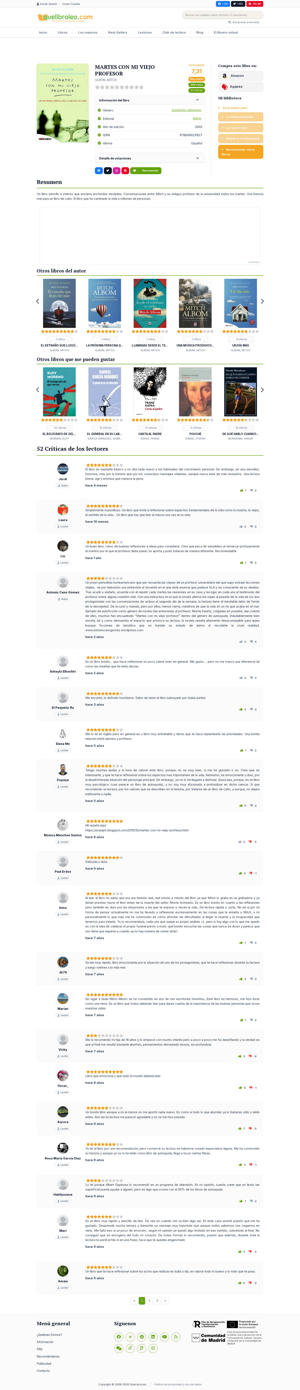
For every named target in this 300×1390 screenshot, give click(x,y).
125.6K (257, 3)
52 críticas (197, 90)
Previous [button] (38, 301)
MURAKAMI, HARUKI (240, 438)
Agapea (236, 86)
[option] (59, 315)
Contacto (43, 1371)
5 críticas (195, 427)
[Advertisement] (150, 51)
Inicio (43, 32)
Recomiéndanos (48, 1356)
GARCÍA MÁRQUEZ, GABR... (105, 438)
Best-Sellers (117, 32)
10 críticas (105, 427)
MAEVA (197, 118)
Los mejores (88, 32)
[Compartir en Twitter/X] (108, 170)
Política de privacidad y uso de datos (178, 1384)
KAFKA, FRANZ (150, 438)
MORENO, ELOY (59, 438)
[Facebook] (118, 1337)
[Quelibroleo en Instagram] (116, 170)
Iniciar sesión (49, 4)
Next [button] (262, 301)
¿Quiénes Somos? (49, 1335)
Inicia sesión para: (235, 108)
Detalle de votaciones (115, 158)
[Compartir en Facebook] (99, 170)
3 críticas (241, 339)
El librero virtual (226, 32)
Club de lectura (174, 32)
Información (45, 1342)
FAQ (39, 1349)
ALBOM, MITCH (106, 80)
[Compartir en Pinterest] (125, 170)
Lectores (145, 32)
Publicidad (44, 1363)
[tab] (150, 100)
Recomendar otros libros (238, 152)
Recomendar (149, 170)
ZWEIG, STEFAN (195, 438)
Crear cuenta (71, 4)
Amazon (237, 76)
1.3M (225, 3)
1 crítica (60, 339)
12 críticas (150, 427)
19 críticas (241, 427)
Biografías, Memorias (186, 110)
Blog (199, 32)
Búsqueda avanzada (245, 22)
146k (240, 3)
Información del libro (114, 100)
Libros (63, 32)
